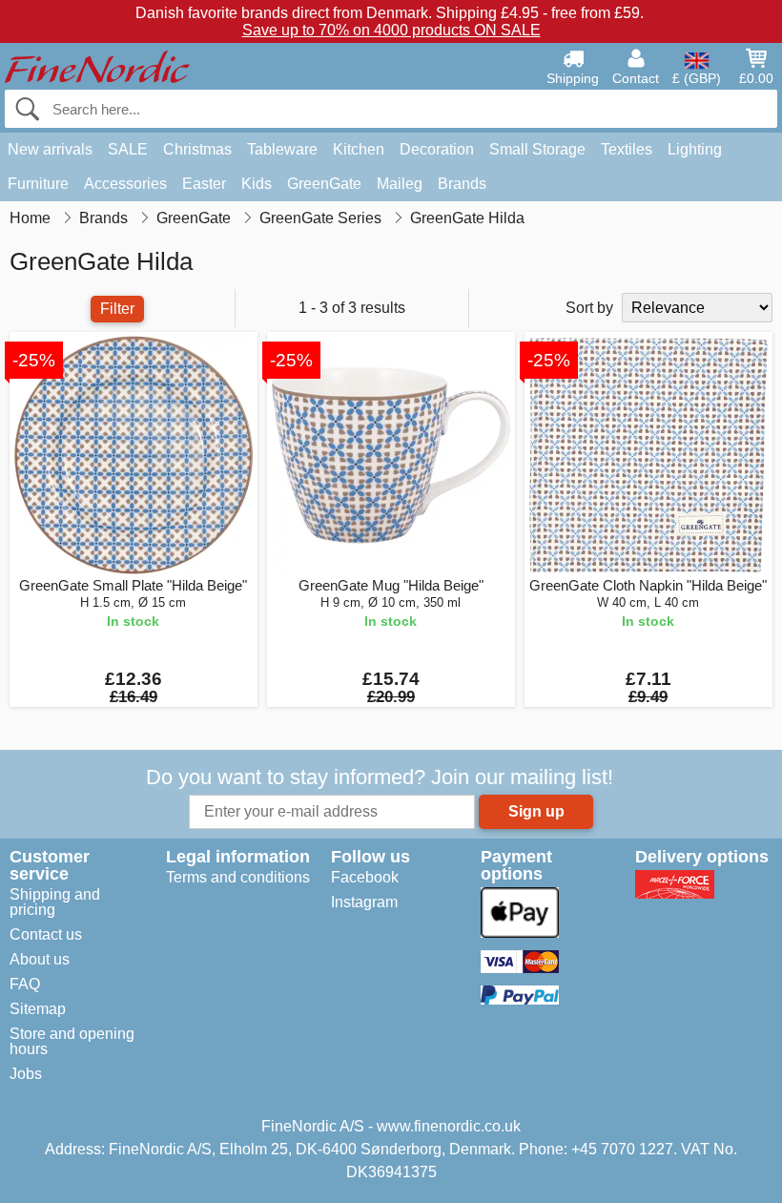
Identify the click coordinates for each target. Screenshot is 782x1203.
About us (40, 959)
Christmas (197, 149)
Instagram (364, 902)
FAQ (25, 984)
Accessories (125, 184)
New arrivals (50, 149)
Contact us (46, 934)
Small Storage (537, 149)
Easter (204, 184)
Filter (117, 309)
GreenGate (324, 184)
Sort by (589, 308)
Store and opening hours (72, 1041)
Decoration (437, 149)
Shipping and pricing (55, 902)
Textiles (626, 149)
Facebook (365, 877)
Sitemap (38, 1009)
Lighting (695, 149)
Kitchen (358, 149)
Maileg (399, 184)
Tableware (282, 149)
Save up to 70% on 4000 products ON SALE (391, 30)
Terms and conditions (238, 877)
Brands (462, 184)
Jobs (26, 1074)
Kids (256, 184)
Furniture (38, 184)
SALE (128, 149)
